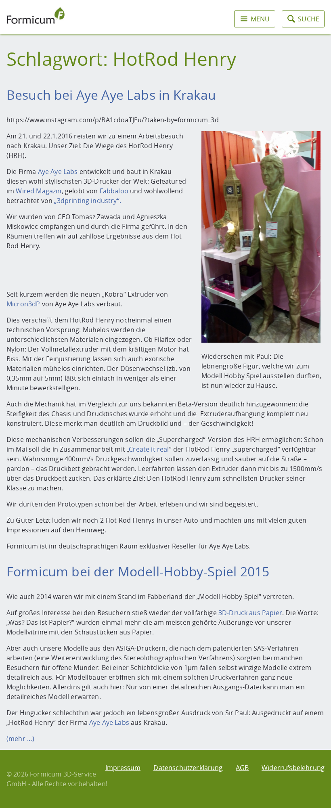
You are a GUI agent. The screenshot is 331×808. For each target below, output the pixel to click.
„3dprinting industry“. (89, 200)
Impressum (122, 767)
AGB (242, 767)
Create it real (149, 449)
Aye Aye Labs (58, 171)
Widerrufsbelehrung (293, 767)
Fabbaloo (115, 190)
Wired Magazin (38, 190)
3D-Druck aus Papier (250, 612)
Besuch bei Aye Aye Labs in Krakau (111, 94)
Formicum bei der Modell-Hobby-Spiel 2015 (137, 571)
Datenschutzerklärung (187, 767)
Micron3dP (24, 303)
